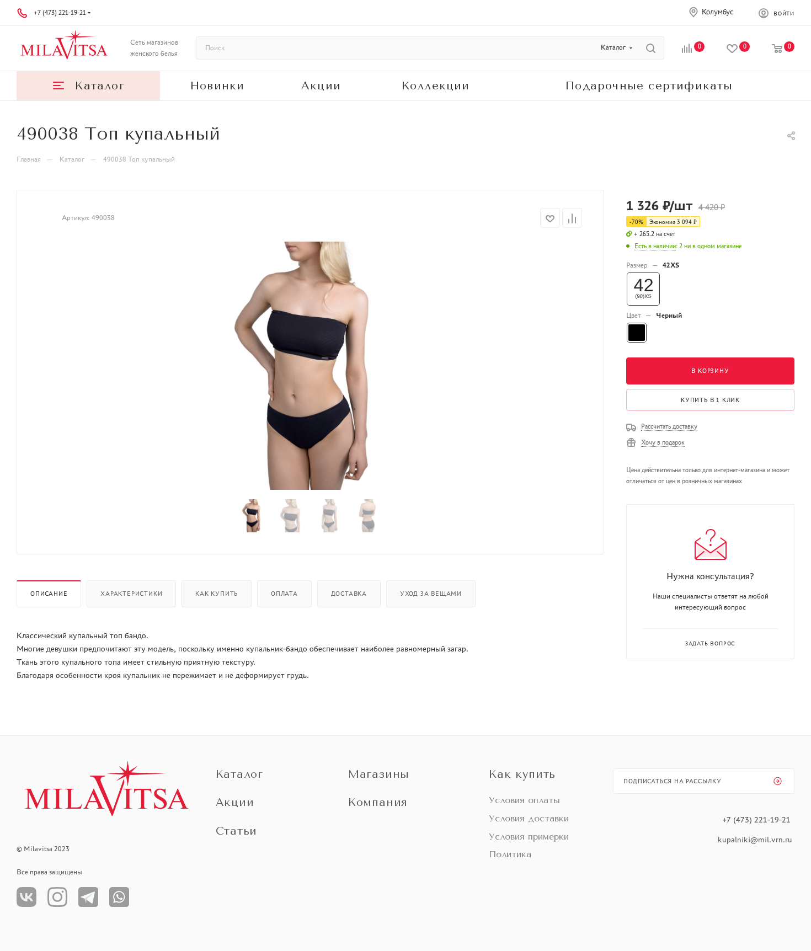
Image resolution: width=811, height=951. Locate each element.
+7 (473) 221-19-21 (60, 13)
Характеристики (131, 593)
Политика (510, 854)
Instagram (57, 897)
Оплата (284, 593)
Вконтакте (26, 897)
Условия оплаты (524, 800)
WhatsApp (119, 897)
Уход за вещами (431, 593)
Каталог (240, 774)
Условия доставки (529, 818)
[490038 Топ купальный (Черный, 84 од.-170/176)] (310, 366)
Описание (48, 593)
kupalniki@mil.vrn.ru (756, 839)
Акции (235, 802)
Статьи (237, 831)
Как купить (216, 593)
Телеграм (88, 897)
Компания (378, 802)
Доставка (349, 593)
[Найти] (650, 48)
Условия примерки (529, 836)
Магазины (378, 774)
